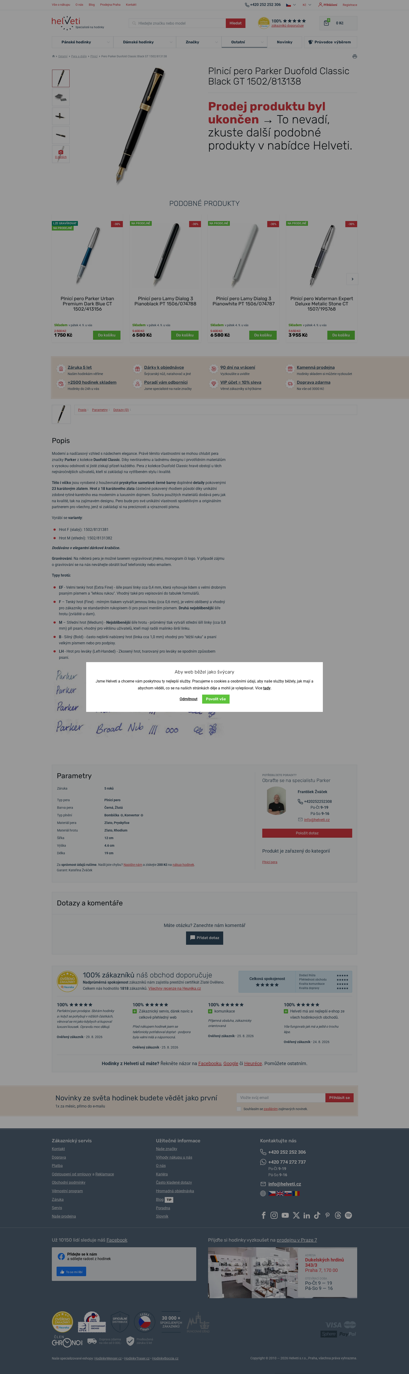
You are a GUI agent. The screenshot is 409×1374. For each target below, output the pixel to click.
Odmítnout (188, 699)
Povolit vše (216, 699)
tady (267, 688)
